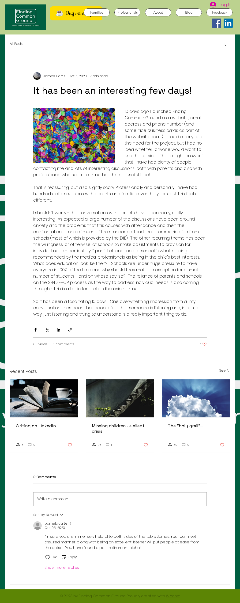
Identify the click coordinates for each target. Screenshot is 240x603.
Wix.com (173, 596)
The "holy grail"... (185, 425)
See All (224, 370)
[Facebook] (216, 23)
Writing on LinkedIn (36, 425)
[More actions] (204, 76)
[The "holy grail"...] (196, 398)
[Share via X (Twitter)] (47, 330)
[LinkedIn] (228, 23)
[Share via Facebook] (35, 330)
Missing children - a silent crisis (118, 428)
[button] (224, 44)
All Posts (16, 44)
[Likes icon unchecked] (48, 557)
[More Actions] (204, 525)
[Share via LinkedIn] (58, 330)
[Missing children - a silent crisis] (120, 398)
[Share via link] (70, 330)
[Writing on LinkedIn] (44, 398)
